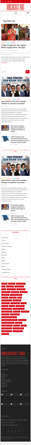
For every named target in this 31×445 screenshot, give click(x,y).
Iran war (23, 303)
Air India (4, 283)
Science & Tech (5, 263)
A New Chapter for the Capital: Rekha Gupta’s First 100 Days (13, 46)
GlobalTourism (21, 289)
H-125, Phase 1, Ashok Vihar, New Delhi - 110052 (14, 420)
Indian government (7, 300)
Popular (8, 42)
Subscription (4, 385)
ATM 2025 (11, 283)
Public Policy (5, 314)
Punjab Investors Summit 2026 (9, 320)
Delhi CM (24, 53)
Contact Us (4, 386)
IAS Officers (12, 297)
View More (5, 62)
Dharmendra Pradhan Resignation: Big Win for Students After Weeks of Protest (18, 128)
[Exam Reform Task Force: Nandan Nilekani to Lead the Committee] (15, 87)
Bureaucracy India (5, 437)
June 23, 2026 (14, 144)
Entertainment (5, 243)
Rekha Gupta (8, 54)
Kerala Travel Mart (7, 308)
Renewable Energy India (8, 322)
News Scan (3, 99)
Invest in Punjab (15, 303)
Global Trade (15, 292)
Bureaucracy (4, 237)
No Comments (14, 50)
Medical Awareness (7, 311)
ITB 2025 (5, 306)
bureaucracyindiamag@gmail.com (9, 425)
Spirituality (18, 322)
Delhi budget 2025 (17, 53)
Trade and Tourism (6, 269)
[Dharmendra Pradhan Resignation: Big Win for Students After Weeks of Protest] (5, 128)
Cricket (3, 240)
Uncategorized (5, 272)
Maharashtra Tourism (18, 308)
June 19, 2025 (5, 50)
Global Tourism (6, 292)
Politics (3, 42)
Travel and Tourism (7, 331)
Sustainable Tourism (7, 325)
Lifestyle (3, 252)
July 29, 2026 (4, 106)
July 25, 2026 (14, 134)
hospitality (5, 297)
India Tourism (6, 303)
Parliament (16, 311)
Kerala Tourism (20, 306)
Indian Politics (17, 300)
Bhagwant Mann (20, 283)
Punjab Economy (14, 314)
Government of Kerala (16, 294)
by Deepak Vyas (19, 286)
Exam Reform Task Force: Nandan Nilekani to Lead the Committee (13, 102)
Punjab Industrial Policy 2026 (9, 317)
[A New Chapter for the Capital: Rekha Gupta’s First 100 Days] (15, 32)
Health (3, 249)
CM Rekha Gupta (6, 53)
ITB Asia (12, 306)
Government (5, 294)
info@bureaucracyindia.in (7, 422)
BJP (3, 286)
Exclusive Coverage (6, 246)
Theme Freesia (19, 437)
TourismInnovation (7, 328)
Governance (23, 292)
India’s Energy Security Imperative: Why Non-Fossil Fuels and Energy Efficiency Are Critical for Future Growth (20, 139)
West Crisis (5, 334)
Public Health (25, 311)
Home (2, 373)
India (20, 297)
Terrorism (16, 325)
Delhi (12, 53)
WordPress (25, 437)
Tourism (23, 325)
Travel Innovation (18, 331)
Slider (13, 42)
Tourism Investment (18, 328)
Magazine (3, 383)
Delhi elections (11, 289)
